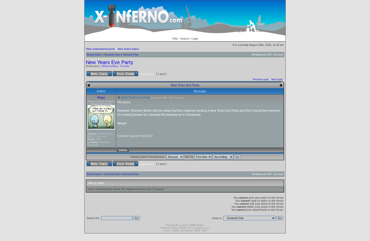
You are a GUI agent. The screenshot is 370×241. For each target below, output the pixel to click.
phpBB (182, 225)
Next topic (277, 79)
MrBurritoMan (109, 66)
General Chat (112, 54)
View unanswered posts (100, 48)
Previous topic (261, 79)
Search (184, 38)
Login (195, 38)
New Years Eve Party (109, 62)
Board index (94, 54)
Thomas (125, 66)
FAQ (175, 38)
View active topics (128, 48)
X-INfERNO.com (200, 228)
